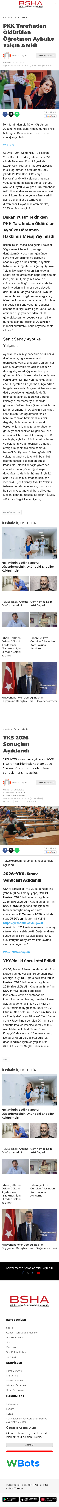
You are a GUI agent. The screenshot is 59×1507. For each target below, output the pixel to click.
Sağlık (9, 1327)
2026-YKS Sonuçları (16, 952)
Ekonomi (11, 1347)
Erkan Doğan (19, 55)
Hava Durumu (14, 1370)
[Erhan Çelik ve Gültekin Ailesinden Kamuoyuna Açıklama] (44, 623)
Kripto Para (12, 1375)
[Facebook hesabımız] (23, 1273)
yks (6, 1059)
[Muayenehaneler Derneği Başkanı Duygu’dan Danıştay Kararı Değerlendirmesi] (29, 678)
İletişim (10, 1409)
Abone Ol (29, 1445)
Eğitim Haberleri (11, 65)
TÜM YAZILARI (45, 55)
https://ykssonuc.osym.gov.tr (23, 923)
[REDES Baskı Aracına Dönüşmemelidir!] (15, 587)
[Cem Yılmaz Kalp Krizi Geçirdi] (44, 587)
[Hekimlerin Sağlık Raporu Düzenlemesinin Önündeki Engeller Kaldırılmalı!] (29, 543)
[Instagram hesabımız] (33, 1273)
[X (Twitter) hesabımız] (27, 1273)
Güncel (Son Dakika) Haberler (37, 65)
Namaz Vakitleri (14, 1380)
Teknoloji (11, 1357)
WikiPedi (9, 145)
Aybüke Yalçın (12, 512)
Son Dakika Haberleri (26, 801)
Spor (8, 1342)
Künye (9, 1413)
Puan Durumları (15, 1390)
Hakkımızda (12, 1404)
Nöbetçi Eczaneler (16, 1385)
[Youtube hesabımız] (38, 1273)
